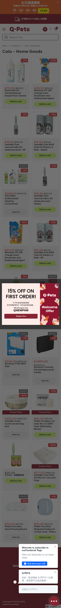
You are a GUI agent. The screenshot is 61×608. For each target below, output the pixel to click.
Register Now (21, 316)
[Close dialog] (56, 285)
